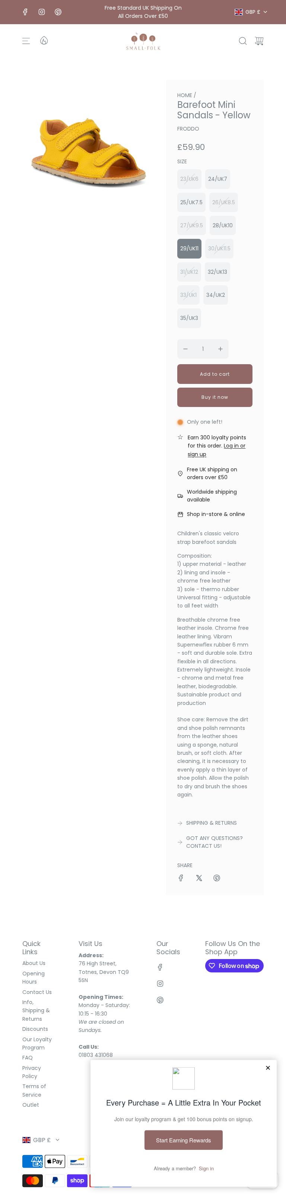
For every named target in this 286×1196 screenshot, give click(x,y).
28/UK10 (223, 225)
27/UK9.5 (191, 225)
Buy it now (214, 397)
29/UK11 (189, 248)
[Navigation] (26, 41)
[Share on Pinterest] (217, 879)
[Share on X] (199, 879)
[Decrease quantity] (185, 349)
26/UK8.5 (223, 202)
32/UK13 (217, 272)
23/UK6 (189, 179)
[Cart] (259, 41)
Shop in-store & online (216, 514)
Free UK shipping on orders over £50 (212, 473)
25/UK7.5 (191, 202)
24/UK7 (217, 179)
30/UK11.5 (219, 248)
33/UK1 (188, 295)
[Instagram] (42, 12)
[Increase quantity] (220, 349)
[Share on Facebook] (181, 879)
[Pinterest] (58, 12)
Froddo (188, 128)
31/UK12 (189, 272)
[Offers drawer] (43, 40)
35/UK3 (189, 318)
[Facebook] (25, 12)
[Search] (243, 41)
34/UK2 (215, 295)
